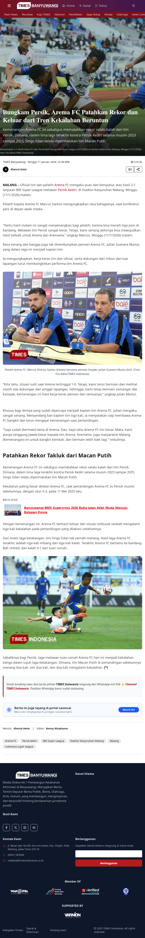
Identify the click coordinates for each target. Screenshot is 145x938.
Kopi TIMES (43, 14)
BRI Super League (53, 741)
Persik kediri (29, 741)
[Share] (138, 169)
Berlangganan (108, 863)
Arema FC (61, 185)
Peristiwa (27, 14)
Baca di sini (129, 709)
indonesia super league (19, 746)
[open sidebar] (9, 5)
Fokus (103, 6)
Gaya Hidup (93, 14)
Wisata (108, 14)
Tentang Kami (58, 930)
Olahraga (122, 14)
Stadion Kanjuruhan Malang (87, 741)
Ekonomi (60, 14)
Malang (114, 741)
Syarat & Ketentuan (32, 930)
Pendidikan (75, 14)
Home (70, 6)
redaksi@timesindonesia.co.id (25, 860)
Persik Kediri (67, 190)
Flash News (11, 14)
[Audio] (130, 169)
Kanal (87, 6)
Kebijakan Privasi (13, 930)
